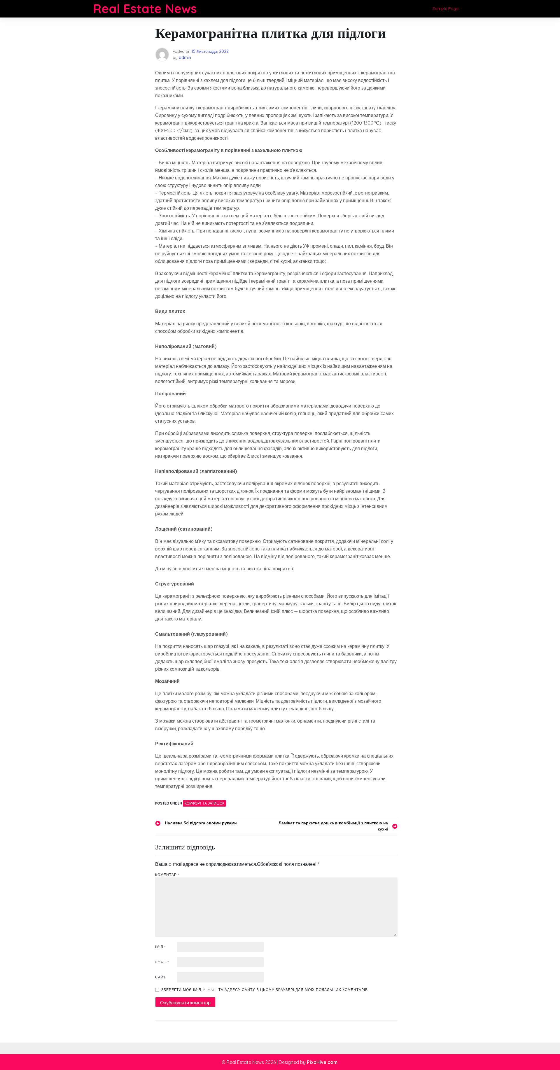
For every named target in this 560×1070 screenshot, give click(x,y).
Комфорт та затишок (204, 803)
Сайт (160, 977)
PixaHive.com (322, 1062)
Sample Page (446, 8)
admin (185, 57)
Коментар (167, 875)
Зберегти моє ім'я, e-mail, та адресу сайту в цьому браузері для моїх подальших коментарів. (265, 989)
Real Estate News (145, 8)
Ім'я (160, 947)
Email (162, 962)
